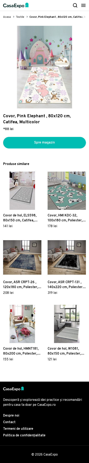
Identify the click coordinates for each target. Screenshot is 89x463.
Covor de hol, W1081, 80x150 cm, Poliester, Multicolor (64, 351)
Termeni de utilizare (18, 429)
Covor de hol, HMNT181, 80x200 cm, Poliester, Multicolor (20, 351)
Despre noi (11, 416)
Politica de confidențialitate (24, 435)
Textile (20, 17)
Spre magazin (44, 143)
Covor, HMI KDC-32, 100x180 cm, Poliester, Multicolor (65, 218)
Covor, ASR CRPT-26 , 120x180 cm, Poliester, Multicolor (20, 285)
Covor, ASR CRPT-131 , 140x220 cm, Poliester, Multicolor (65, 285)
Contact (9, 422)
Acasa (7, 17)
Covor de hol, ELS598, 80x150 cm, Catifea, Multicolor (19, 218)
